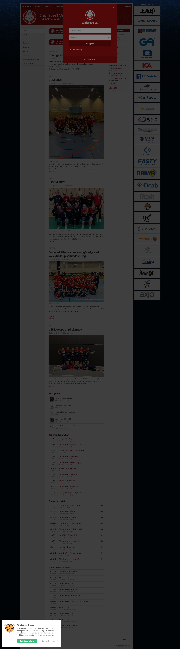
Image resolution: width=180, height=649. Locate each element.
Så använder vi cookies (44, 635)
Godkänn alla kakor (27, 641)
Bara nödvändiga (48, 641)
